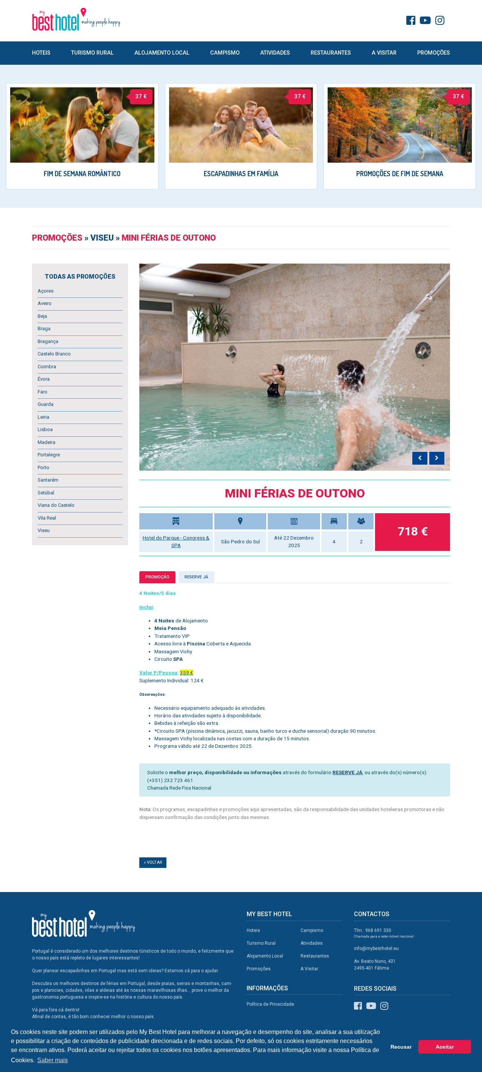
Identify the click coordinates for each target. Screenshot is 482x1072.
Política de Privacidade (270, 1004)
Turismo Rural (92, 53)
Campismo (224, 53)
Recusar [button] (401, 1047)
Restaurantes (331, 53)
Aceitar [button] (445, 1047)
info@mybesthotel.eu (376, 948)
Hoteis (41, 53)
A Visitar (384, 53)
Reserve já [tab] (196, 577)
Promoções (433, 53)
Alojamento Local (161, 53)
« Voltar (153, 862)
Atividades (275, 53)
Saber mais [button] (52, 1060)
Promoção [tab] (157, 577)
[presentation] (419, 458)
